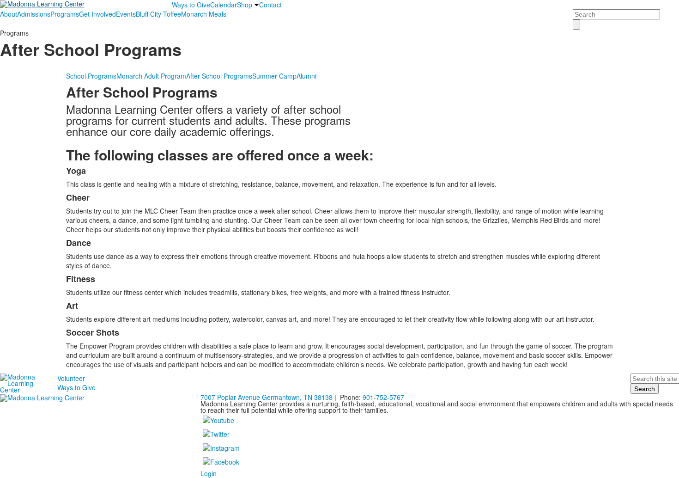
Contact (270, 4)
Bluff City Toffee (158, 13)
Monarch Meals (203, 13)
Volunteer (71, 378)
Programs (64, 13)
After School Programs (219, 75)
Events (126, 13)
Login (208, 473)
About (8, 13)
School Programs (91, 75)
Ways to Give (191, 4)
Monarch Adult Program (151, 75)
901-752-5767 (383, 397)
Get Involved (97, 13)
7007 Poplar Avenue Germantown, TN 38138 (266, 397)
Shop (244, 4)
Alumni (306, 75)
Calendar (223, 4)
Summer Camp (274, 75)
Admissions (33, 13)
